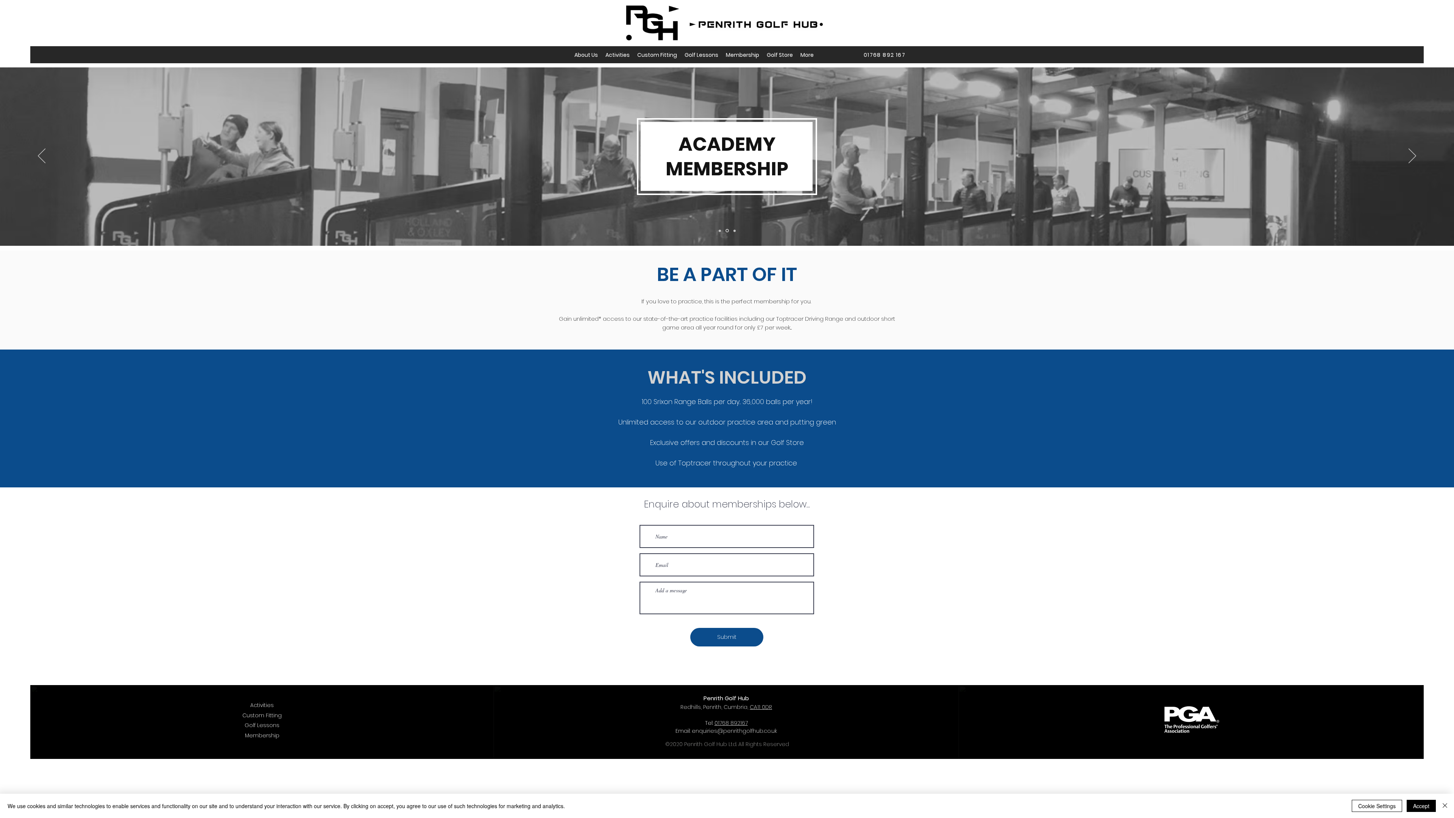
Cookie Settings (1377, 806)
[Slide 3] (734, 231)
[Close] (1444, 806)
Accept (1421, 806)
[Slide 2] (726, 230)
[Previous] (41, 156)
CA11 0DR (761, 707)
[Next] (1412, 156)
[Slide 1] (720, 230)
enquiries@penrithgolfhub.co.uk (734, 731)
